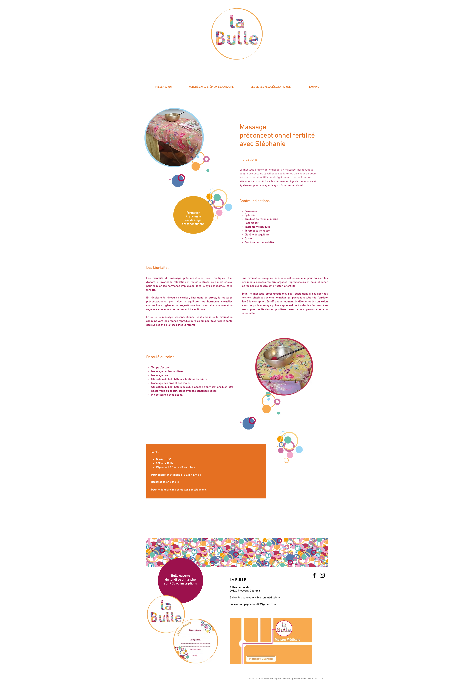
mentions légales (272, 678)
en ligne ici (172, 482)
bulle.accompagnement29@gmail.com (253, 604)
